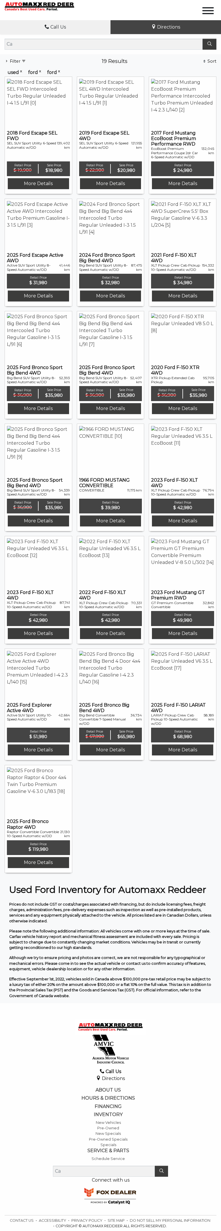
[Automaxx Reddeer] (39, 6)
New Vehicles (108, 1122)
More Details (38, 183)
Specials (108, 1145)
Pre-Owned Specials (108, 1139)
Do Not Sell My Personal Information (170, 1220)
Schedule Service (108, 1158)
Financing (108, 1106)
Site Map (116, 1220)
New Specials (108, 1133)
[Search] (209, 44)
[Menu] (208, 12)
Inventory (108, 1114)
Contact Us (22, 1220)
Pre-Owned (108, 1128)
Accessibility (53, 1220)
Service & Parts (108, 1150)
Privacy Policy (87, 1220)
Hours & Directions (108, 1098)
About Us (108, 1090)
